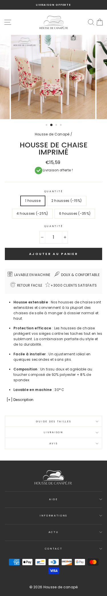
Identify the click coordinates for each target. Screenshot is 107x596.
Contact (53, 548)
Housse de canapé (60, 587)
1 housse (32, 200)
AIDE (53, 499)
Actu (54, 532)
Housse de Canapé (52, 134)
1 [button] (47, 125)
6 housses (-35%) (75, 213)
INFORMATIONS (53, 515)
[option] (53, 5)
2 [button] (51, 125)
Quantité (53, 191)
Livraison (53, 432)
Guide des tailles (53, 421)
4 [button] (61, 125)
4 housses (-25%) (32, 213)
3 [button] (56, 125)
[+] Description (20, 400)
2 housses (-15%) (66, 200)
